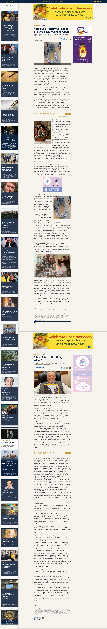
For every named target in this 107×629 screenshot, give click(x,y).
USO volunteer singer (61, 313)
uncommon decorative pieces (40, 316)
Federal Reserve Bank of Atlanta (44, 611)
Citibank (68, 610)
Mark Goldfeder (13, 467)
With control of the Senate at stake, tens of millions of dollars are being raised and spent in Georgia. (8, 65)
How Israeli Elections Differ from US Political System (9, 267)
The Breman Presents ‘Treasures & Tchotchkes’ (9, 566)
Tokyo (46, 315)
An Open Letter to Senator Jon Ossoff (8, 114)
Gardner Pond (37, 317)
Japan (56, 316)
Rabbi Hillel (65, 613)
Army (43, 314)
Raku (66, 309)
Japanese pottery (38, 310)
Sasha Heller (5, 494)
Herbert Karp (58, 310)
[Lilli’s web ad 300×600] (82, 391)
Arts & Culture (37, 614)
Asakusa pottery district (39, 315)
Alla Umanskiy (5, 520)
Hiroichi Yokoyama (44, 317)
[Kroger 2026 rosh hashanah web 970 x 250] (63, 19)
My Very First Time (7, 541)
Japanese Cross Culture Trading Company (56, 317)
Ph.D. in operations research (48, 613)
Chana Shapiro (49, 309)
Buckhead (54, 311)
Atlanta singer (59, 311)
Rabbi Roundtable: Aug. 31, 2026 (9, 464)
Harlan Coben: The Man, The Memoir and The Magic (9, 312)
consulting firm (47, 608)
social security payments (61, 612)
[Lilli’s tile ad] (52, 192)
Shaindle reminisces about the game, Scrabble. (9, 545)
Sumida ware (48, 311)
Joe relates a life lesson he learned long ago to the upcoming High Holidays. (9, 446)
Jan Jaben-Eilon (5, 227)
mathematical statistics (39, 610)
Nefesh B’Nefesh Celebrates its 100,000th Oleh (7, 169)
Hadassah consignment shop (57, 314)
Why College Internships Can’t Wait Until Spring (8, 594)
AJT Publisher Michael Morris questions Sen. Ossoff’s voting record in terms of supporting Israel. (9, 120)
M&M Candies (62, 610)
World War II (44, 310)
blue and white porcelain (65, 315)
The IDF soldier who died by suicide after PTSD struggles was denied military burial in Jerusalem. (8, 202)
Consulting (65, 608)
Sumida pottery (51, 315)
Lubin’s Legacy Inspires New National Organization (9, 28)
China (60, 316)
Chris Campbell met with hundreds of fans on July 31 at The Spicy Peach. (9, 292)
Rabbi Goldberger (46, 609)
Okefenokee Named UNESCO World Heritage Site (8, 366)
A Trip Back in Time (7, 417)
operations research (48, 610)
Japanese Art (37, 313)
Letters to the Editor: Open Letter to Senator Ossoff (9, 87)
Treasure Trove (37, 309)
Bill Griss (52, 609)
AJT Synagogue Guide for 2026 (9, 620)
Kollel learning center (38, 609)
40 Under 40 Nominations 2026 (9, 140)
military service (48, 314)
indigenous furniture (50, 316)
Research (60, 608)
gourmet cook (66, 311)
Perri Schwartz (5, 369)
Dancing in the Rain (8, 518)
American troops (38, 314)
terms (66, 116)
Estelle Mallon (53, 313)
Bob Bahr (9, 32)
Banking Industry (56, 610)
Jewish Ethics (61, 609)
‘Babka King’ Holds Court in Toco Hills (7, 287)
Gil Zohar (4, 254)
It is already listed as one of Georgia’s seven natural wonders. (9, 372)
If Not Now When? (58, 613)
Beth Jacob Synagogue (39, 608)
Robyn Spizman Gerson (7, 316)
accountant (67, 609)
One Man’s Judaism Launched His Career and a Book (8, 339)
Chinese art (43, 313)
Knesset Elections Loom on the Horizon (8, 251)
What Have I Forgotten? (7, 442)
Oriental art (48, 313)
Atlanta (36, 611)
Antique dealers (65, 316)
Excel (57, 609)
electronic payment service (39, 612)
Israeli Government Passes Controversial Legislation (8, 223)
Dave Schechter (5, 419)
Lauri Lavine (57, 315)
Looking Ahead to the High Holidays (8, 391)
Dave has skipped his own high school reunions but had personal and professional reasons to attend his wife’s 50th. (9, 422)
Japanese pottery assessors (40, 311)
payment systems (54, 608)
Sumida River (66, 314)
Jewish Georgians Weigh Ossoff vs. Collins (7, 59)
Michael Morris (5, 394)
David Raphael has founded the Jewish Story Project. (9, 345)
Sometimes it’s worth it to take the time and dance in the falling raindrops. (9, 523)
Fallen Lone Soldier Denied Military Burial (8, 197)
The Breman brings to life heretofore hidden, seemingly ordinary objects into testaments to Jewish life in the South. (9, 573)
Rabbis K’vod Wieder (6, 467)
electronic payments (38, 613)
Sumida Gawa (61, 309)
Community (43, 309)
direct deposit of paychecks (51, 612)
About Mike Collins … (8, 492)
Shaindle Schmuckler (39, 367)
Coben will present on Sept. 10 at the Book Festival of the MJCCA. (8, 318)
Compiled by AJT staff (6, 90)
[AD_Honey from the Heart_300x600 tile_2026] (82, 63)
